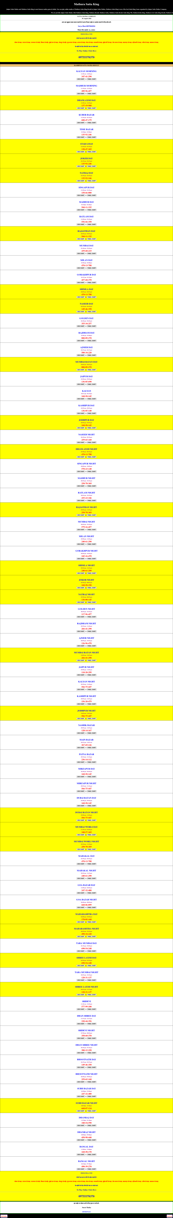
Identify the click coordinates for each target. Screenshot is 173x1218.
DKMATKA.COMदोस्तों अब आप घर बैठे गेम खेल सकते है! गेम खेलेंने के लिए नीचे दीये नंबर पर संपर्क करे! (86, 42)
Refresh (169, 1216)
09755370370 (86, 57)
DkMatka (4, 1216)
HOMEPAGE (86, 1212)
